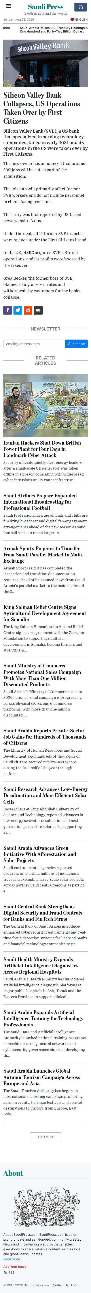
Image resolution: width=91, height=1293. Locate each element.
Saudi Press (45, 6)
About (75, 1285)
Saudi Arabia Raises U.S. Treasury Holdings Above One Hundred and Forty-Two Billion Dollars (42, 29)
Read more (11, 1259)
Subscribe (76, 344)
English (81, 19)
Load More (45, 1137)
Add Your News (14, 1266)
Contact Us (60, 1285)
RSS (11, 1272)
